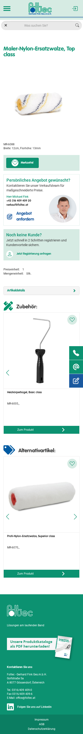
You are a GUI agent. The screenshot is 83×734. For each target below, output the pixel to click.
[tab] (41, 291)
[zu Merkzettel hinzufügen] (72, 320)
